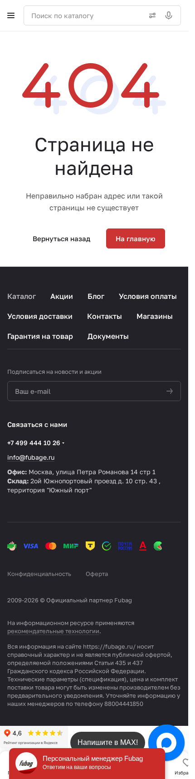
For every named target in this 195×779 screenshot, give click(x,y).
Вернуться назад (61, 238)
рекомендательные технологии (53, 631)
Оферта (97, 573)
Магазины (154, 316)
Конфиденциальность (39, 573)
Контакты (104, 316)
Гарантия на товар (40, 336)
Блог (96, 296)
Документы (108, 336)
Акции (61, 296)
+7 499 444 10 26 (33, 443)
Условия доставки (40, 316)
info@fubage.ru (30, 457)
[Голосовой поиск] (170, 15)
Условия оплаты (148, 296)
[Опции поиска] (151, 15)
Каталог (21, 296)
